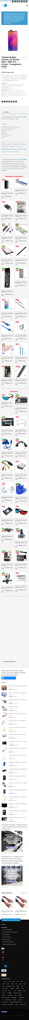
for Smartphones (23, 214)
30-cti (9, 981)
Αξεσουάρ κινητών (12, 236)
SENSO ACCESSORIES (6, 997)
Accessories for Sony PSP (19, 334)
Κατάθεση (24, 159)
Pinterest (11, 101)
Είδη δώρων (20, 999)
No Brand (19, 990)
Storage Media (21, 997)
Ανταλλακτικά (8, 999)
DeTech (15, 93)
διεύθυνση (4, 170)
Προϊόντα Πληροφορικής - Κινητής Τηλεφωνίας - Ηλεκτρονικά (13, 92)
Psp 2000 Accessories (8, 563)
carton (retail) (5, 988)
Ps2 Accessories (7, 451)
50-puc (16, 983)
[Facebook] (13, 1)
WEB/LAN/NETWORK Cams (9, 586)
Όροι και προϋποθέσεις (7, 929)
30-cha (5, 981)
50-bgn (9, 93)
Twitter (5, 101)
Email (14, 101)
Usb (2, 999)
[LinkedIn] (26, 1)
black (3, 986)
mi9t (21, 93)
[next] (26, 57)
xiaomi (7, 96)
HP (11, 990)
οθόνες (16, 1004)
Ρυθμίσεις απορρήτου (6, 937)
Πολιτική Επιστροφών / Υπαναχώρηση (10, 932)
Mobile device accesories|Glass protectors (9, 95)
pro (21, 95)
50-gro (7, 983)
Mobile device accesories (18, 90)
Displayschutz (17, 214)
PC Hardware (9, 993)
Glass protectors (9, 90)
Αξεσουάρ (6, 356)
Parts (6, 429)
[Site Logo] (8, 5)
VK (16, 101)
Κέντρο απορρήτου (6, 934)
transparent (3, 96)
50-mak (12, 983)
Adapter (16, 585)
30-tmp (21, 981)
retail (15, 995)
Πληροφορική (5, 1002)
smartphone (13, 997)
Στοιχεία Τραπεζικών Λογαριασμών (9, 944)
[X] (15, 1)
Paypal (12, 159)
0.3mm (6, 93)
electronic (4, 990)
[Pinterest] (17, 1)
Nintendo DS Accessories (23, 407)
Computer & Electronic (22, 519)
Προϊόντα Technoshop (6, 290)
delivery (17, 988)
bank (24, 983)
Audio (16, 312)
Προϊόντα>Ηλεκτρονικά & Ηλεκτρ (16, 1002)
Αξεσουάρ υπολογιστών (19, 189)
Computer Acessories (23, 312)
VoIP (2, 290)
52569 (12, 93)
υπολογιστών (22, 1004)
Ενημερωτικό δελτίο (6, 939)
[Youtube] (20, 1)
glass (19, 93)
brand (18, 986)
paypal (3, 993)
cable (22, 986)
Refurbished (10, 995)
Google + (9, 101)
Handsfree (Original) (4, 236)
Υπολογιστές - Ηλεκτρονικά (7, 1004)
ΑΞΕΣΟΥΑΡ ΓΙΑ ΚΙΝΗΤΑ (18, 356)
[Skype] (24, 1)
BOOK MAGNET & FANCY (10, 986)
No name (2, 356)
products (4, 995)
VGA (16, 474)
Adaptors (16, 236)
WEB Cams (3, 586)
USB (2, 214)
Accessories (17, 407)
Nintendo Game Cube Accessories (10, 474)
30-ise (17, 981)
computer (12, 988)
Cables (18, 312)
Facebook (2, 101)
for (17, 93)
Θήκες (25, 281)
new (19, 95)
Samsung (20, 995)
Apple (16, 281)
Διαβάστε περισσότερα (11, 375)
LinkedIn (7, 101)
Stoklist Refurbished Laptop (8, 941)
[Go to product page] (4, 688)
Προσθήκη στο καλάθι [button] (11, 189)
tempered (24, 95)
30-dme (13, 981)
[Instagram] (22, 1)
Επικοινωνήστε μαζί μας (11, 920)
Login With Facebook (10, 677)
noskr (24, 990)
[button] (2, 5)
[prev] (24, 57)
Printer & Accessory (17, 993)
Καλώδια (12, 334)
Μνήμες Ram (10, 429)
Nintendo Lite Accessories (9, 535)
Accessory (16, 519)
